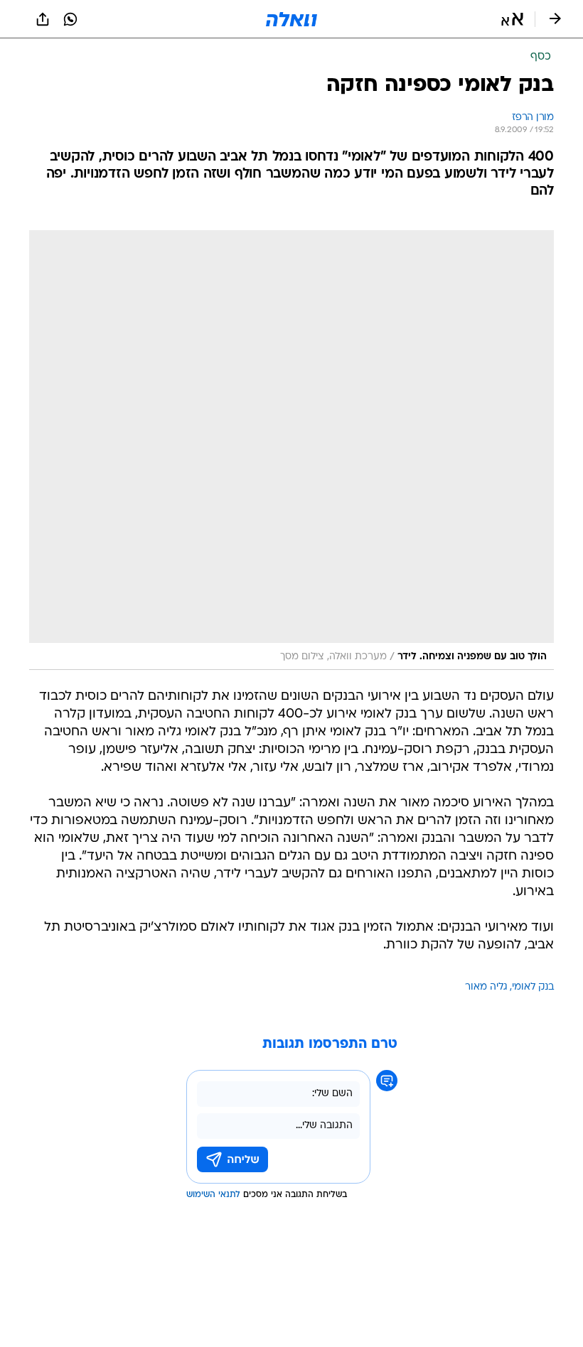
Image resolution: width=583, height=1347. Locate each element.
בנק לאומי (533, 987)
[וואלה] (291, 19)
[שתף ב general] (42, 19)
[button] (512, 19)
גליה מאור (486, 987)
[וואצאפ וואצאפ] (70, 19)
